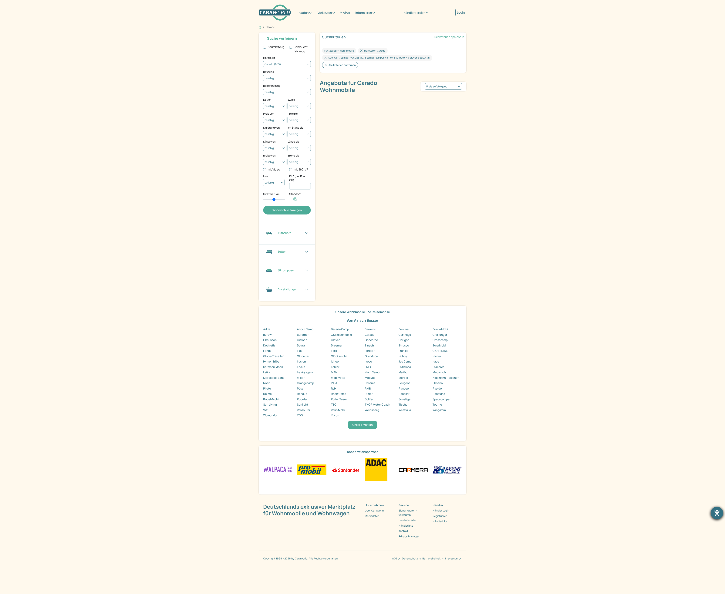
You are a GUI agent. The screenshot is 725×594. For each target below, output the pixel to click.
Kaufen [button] (303, 13)
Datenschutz (410, 558)
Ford (334, 351)
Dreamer (336, 345)
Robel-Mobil (271, 399)
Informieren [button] (363, 13)
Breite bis (293, 155)
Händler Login (441, 510)
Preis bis (293, 113)
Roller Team (339, 399)
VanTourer (303, 410)
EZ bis (291, 99)
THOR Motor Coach (377, 405)
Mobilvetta (338, 378)
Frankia (403, 351)
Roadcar (404, 394)
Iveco (368, 361)
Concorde (371, 340)
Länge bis (293, 141)
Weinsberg (372, 410)
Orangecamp (305, 383)
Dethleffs (269, 345)
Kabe (436, 361)
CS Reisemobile (341, 335)
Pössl (300, 388)
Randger (404, 388)
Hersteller (269, 57)
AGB (394, 558)
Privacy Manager (409, 536)
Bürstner (303, 335)
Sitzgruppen (286, 270)
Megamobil (440, 372)
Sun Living (270, 405)
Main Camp (372, 372)
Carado (369, 335)
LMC (368, 367)
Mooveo (370, 378)
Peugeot (404, 383)
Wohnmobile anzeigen (287, 210)
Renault (302, 394)
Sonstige (404, 399)
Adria (266, 329)
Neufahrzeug (276, 47)
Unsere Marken (362, 425)
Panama (370, 383)
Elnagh (369, 345)
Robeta (302, 399)
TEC (333, 405)
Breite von (269, 155)
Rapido (437, 388)
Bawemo (370, 329)
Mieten (345, 12)
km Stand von (271, 127)
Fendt (267, 351)
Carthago (405, 335)
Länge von (269, 141)
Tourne (437, 405)
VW (265, 410)
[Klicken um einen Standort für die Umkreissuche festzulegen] (295, 201)
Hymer (437, 356)
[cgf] (447, 469)
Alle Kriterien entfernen (342, 65)
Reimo (267, 394)
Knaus (301, 367)
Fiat (299, 351)
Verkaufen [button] (325, 13)
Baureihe (268, 71)
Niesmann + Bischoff (446, 378)
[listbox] (443, 86)
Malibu (403, 372)
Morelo (403, 378)
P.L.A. (334, 383)
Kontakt (403, 531)
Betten (282, 252)
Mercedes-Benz (273, 378)
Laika (266, 372)
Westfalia (405, 410)
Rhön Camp (338, 394)
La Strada (405, 367)
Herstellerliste (407, 520)
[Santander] (345, 469)
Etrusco (404, 345)
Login (461, 12)
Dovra (301, 345)
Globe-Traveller (273, 356)
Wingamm (439, 410)
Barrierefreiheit (431, 558)
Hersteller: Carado (374, 50)
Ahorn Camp (305, 329)
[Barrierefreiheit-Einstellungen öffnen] (717, 513)
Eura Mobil (440, 345)
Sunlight (302, 405)
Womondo (270, 415)
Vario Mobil (338, 410)
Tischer (404, 405)
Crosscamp (440, 340)
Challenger (440, 335)
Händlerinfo (440, 521)
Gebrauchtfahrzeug (301, 49)
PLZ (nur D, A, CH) (297, 178)
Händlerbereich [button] (414, 13)
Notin (266, 383)
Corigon (404, 340)
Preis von (268, 113)
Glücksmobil (339, 356)
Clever (335, 340)
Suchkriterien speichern (448, 37)
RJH (333, 388)
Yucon (335, 415)
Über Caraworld (374, 510)
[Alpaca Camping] (277, 469)
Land (266, 176)
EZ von (267, 99)
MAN (334, 372)
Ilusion (301, 361)
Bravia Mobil (441, 329)
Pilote (267, 388)
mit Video (274, 169)
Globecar (303, 356)
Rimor (369, 394)
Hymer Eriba (271, 361)
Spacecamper (442, 399)
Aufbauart (284, 233)
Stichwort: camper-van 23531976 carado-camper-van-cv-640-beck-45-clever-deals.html (379, 57)
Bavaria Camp (340, 329)
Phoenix (438, 383)
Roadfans (439, 394)
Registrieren (440, 516)
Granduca (371, 356)
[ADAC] (376, 469)
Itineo (335, 361)
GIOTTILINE (440, 351)
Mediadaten (372, 516)
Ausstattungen (287, 289)
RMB (368, 388)
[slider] (274, 199)
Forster (370, 351)
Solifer (369, 399)
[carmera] (413, 469)
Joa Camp (405, 361)
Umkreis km (271, 194)
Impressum (451, 558)
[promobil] (311, 469)
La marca (438, 367)
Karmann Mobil (273, 367)
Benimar (404, 329)
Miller (301, 378)
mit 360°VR (301, 169)
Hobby (403, 356)
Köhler (335, 367)
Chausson (270, 340)
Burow (267, 335)
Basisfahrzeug (271, 85)
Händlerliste (406, 525)
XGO (300, 415)
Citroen (302, 340)
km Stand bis (295, 127)
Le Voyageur (305, 372)
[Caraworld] (275, 12)
